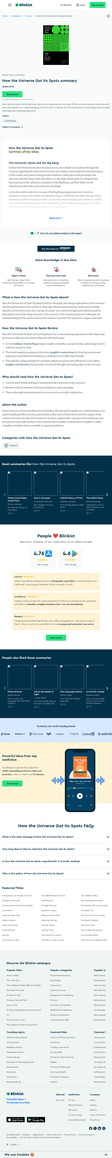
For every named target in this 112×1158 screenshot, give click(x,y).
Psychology (55, 980)
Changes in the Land (11, 900)
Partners (93, 1110)
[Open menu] (10, 5)
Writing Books (13, 1042)
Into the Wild (56, 1052)
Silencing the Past (49, 920)
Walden (53, 1062)
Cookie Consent (86, 1134)
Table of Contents (11, 127)
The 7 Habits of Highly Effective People (24, 985)
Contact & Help (75, 1115)
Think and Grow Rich (16, 1020)
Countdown (7, 910)
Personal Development (60, 975)
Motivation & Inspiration (60, 1005)
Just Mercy (55, 1042)
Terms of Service (53, 1134)
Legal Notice (38, 1134)
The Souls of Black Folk (60, 1067)
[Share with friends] (108, 16)
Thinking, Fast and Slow (17, 1000)
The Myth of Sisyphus (59, 1077)
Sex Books (11, 1072)
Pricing (71, 1100)
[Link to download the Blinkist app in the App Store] (16, 1119)
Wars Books (12, 1077)
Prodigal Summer (49, 905)
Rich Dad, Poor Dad (15, 990)
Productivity (55, 985)
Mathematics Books (15, 1052)
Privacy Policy (70, 1134)
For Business (66, 5)
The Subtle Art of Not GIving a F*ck (22, 1025)
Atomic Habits (13, 975)
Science (28, 16)
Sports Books (12, 1067)
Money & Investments (59, 1015)
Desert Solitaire (8, 920)
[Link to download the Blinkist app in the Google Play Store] (36, 1119)
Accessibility (12, 1137)
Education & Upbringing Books (20, 1062)
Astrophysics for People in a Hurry (17, 895)
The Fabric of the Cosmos (53, 940)
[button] (56, 836)
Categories (16, 16)
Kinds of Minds (8, 930)
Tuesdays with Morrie (59, 1047)
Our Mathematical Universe (53, 895)
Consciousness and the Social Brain (17, 905)
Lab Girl (5, 935)
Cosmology (10, 120)
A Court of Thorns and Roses (62, 1037)
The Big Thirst (47, 930)
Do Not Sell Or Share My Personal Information (40, 1137)
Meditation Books (14, 1047)
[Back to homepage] (23, 5)
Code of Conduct (97, 1115)
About (92, 1100)
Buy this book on (50, 248)
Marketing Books (14, 1082)
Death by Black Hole (11, 915)
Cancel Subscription (77, 1120)
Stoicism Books (13, 1057)
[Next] (107, 494)
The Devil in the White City (62, 1057)
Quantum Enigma (49, 910)
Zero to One (12, 1005)
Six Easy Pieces (48, 925)
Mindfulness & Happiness (61, 1010)
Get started (97, 5)
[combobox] (15, 1144)
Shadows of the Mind (51, 915)
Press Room (95, 1120)
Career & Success (58, 990)
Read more (54, 217)
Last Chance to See (10, 940)
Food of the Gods (10, 925)
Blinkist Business (75, 1105)
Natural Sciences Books (17, 1037)
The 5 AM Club (13, 980)
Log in (82, 5)
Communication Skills (59, 1020)
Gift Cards (72, 1110)
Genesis (53, 1082)
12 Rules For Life (13, 995)
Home (5, 16)
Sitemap (26, 1134)
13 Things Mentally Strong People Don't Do (24, 1012)
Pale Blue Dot (47, 900)
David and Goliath (58, 1072)
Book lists (60, 1100)
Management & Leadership (61, 995)
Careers (93, 1105)
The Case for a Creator (51, 935)
